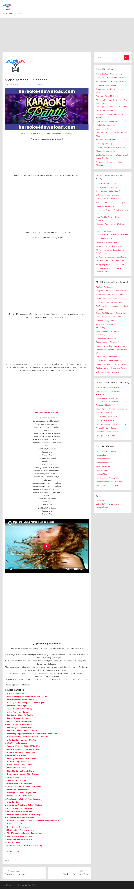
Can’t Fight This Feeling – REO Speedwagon (25, 703)
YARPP (18, 851)
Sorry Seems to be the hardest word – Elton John (27, 737)
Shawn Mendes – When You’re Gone (111, 81)
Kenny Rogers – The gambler (19, 765)
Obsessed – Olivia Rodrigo (107, 121)
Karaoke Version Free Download (109, 482)
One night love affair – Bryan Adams (22, 793)
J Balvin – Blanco (14, 802)
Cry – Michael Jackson (16, 693)
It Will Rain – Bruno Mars (106, 125)
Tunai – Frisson (13, 842)
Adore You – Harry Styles (17, 712)
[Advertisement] (67, 35)
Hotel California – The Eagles (19, 783)
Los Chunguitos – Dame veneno (20, 721)
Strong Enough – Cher (16, 777)
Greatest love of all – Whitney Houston (23, 799)
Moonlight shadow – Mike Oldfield (21, 758)
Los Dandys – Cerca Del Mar (19, 727)
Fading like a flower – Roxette (19, 839)
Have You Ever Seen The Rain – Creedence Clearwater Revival (33, 821)
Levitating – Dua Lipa (104, 143)
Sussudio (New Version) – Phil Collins (22, 700)
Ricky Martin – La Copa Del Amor (21, 771)
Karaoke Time (101, 474)
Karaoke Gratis (102, 507)
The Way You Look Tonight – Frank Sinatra (25, 833)
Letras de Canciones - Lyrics (107, 504)
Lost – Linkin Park (103, 129)
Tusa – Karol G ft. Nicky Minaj (19, 709)
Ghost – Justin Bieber (104, 111)
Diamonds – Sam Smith (105, 151)
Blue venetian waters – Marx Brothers (23, 774)
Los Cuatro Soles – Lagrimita (19, 724)
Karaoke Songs (102, 470)
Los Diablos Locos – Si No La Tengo (22, 731)
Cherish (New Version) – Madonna (21, 752)
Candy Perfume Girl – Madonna (20, 817)
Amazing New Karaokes (106, 451)
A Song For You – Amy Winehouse (110, 74)
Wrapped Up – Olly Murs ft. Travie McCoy (24, 845)
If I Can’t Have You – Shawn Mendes (22, 808)
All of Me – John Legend (17, 743)
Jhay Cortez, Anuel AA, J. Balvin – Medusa (24, 805)
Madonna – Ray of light (17, 706)
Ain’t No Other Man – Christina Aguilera (23, 749)
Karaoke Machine (103, 459)
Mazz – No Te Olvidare (16, 768)
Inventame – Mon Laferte (18, 790)
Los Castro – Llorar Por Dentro (20, 715)
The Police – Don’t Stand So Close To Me (24, 786)
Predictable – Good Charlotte (19, 796)
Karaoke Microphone (104, 463)
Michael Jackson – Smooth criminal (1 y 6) (24, 814)
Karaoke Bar (101, 455)
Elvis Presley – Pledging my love (20, 830)
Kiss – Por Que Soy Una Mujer (19, 836)
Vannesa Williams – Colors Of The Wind (23, 746)
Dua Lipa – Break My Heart (107, 96)
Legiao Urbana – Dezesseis (18, 718)
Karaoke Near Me (103, 466)
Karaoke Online (102, 501)
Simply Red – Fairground (17, 780)
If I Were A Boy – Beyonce (18, 762)
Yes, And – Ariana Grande (106, 140)
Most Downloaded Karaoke (107, 485)
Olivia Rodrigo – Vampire (106, 85)
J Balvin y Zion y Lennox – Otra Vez (21, 740)
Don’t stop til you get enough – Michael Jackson (27, 696)
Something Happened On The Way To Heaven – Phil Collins (32, 734)
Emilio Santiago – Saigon (17, 755)
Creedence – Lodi (14, 824)
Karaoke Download (36, 84)
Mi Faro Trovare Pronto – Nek (19, 811)
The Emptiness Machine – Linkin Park (111, 107)
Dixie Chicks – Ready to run (18, 827)
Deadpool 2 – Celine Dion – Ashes (110, 78)
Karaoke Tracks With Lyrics (107, 478)
